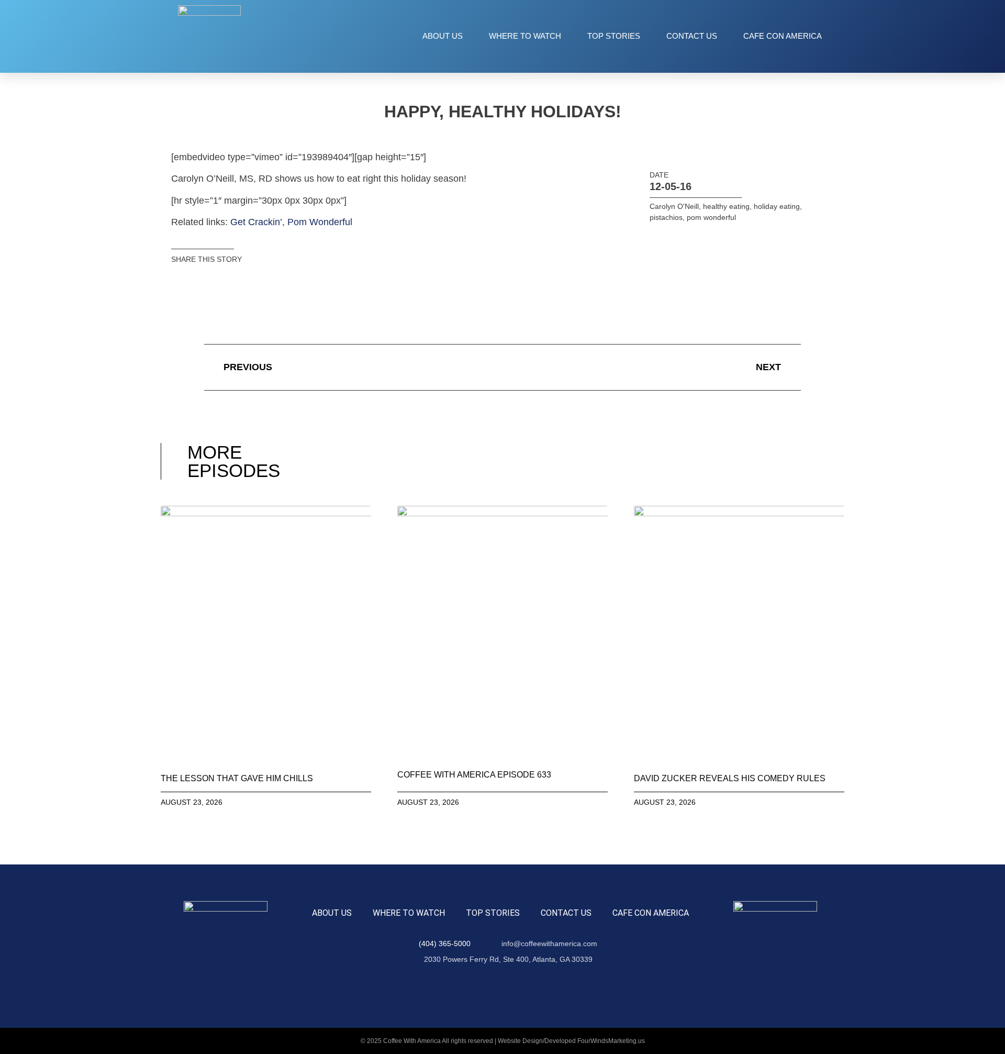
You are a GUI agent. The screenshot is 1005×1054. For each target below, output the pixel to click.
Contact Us (691, 35)
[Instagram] (486, 981)
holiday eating (777, 206)
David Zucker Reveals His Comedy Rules (729, 778)
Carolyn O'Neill (674, 206)
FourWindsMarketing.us (611, 1041)
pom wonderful (711, 217)
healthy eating (726, 206)
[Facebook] (459, 981)
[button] (182, 280)
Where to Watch (525, 35)
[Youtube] (541, 981)
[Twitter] (514, 981)
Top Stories (613, 35)
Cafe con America (782, 35)
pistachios (666, 217)
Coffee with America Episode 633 (474, 774)
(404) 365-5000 (445, 943)
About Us (442, 35)
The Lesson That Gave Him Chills (237, 778)
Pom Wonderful (319, 222)
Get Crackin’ (256, 222)
